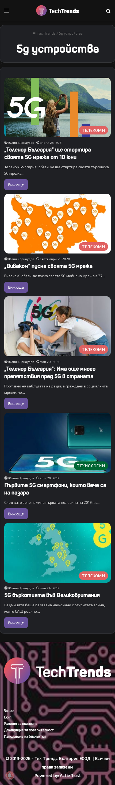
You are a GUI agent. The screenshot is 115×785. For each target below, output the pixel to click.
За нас (9, 711)
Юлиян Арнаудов (21, 142)
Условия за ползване (20, 723)
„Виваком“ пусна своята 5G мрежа (48, 266)
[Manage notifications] (9, 775)
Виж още (16, 184)
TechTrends (46, 33)
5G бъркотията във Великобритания (52, 595)
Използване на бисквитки (25, 736)
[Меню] (6, 13)
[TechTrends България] (57, 10)
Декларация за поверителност (29, 730)
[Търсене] (108, 13)
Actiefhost (70, 775)
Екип (7, 717)
